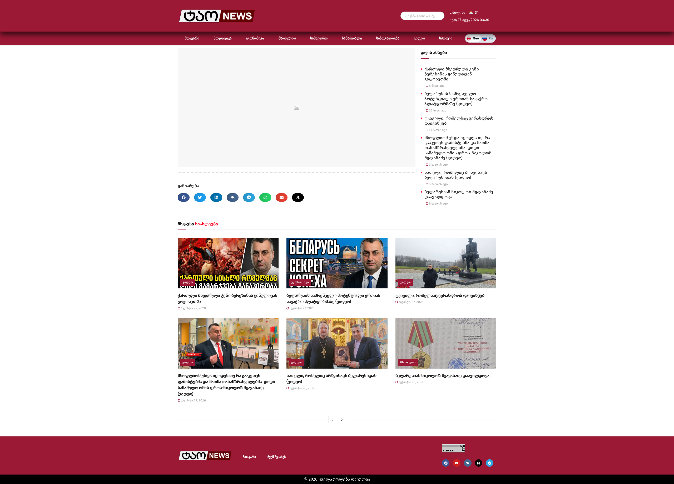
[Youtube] (456, 463)
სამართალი (352, 38)
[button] (184, 197)
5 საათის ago (438, 184)
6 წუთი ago (436, 86)
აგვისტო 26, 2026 (302, 388)
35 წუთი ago (437, 110)
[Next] (342, 419)
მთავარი (192, 38)
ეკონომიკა (255, 38)
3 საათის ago (438, 164)
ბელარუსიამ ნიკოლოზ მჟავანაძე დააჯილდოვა (442, 375)
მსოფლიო (287, 38)
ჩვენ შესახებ (276, 457)
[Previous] (332, 419)
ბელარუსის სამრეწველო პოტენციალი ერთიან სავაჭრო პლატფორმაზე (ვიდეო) (456, 98)
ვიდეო (419, 38)
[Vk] (468, 463)
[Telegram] (489, 463)
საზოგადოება (387, 38)
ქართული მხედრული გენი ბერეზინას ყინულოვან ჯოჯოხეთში (451, 74)
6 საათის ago (438, 203)
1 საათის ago (437, 130)
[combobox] (422, 16)
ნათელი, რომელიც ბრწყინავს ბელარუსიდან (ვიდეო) (455, 175)
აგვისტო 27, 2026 (193, 308)
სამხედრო (319, 38)
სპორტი (445, 38)
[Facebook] (446, 463)
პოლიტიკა (223, 38)
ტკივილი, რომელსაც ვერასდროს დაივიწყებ (439, 295)
